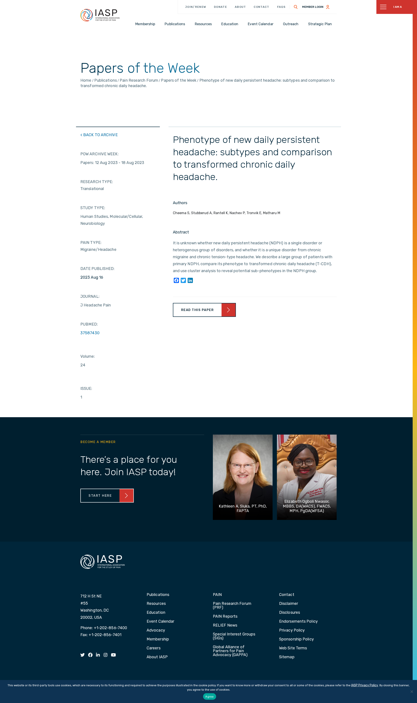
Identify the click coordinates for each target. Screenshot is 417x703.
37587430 (89, 333)
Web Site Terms (293, 648)
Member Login (312, 6)
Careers (154, 648)
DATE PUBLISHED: (97, 268)
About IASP (157, 657)
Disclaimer (288, 604)
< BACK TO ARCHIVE (99, 134)
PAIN (217, 595)
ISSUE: (86, 388)
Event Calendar (160, 621)
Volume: (87, 356)
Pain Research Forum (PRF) (232, 606)
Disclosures (289, 612)
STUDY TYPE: (92, 207)
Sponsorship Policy (296, 639)
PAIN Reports (225, 616)
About (240, 6)
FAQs (281, 6)
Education (156, 612)
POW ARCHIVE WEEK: (99, 154)
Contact (261, 6)
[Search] (296, 7)
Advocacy (156, 630)
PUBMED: (89, 324)
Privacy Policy (292, 630)
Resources (156, 604)
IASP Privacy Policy (364, 685)
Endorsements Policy (298, 621)
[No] (411, 691)
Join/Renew (195, 6)
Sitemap (287, 657)
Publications (158, 595)
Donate (220, 6)
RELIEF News (225, 625)
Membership (158, 639)
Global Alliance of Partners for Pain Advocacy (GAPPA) (230, 651)
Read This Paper (197, 310)
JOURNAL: (89, 296)
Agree (209, 696)
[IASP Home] (99, 15)
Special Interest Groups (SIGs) (234, 636)
